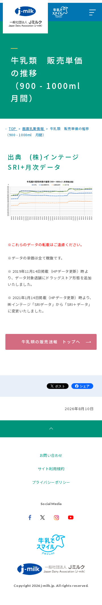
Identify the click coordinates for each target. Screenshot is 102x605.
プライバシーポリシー (51, 482)
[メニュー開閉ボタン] (92, 12)
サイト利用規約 (51, 468)
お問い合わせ (51, 455)
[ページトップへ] (51, 428)
